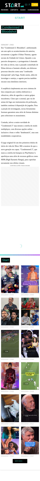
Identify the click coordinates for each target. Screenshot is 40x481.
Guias (22, 10)
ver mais (18, 461)
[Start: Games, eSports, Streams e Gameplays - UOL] (13, 5)
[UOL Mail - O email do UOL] (26, 4)
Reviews (4, 10)
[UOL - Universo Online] (22, 6)
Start (20, 17)
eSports (14, 10)
